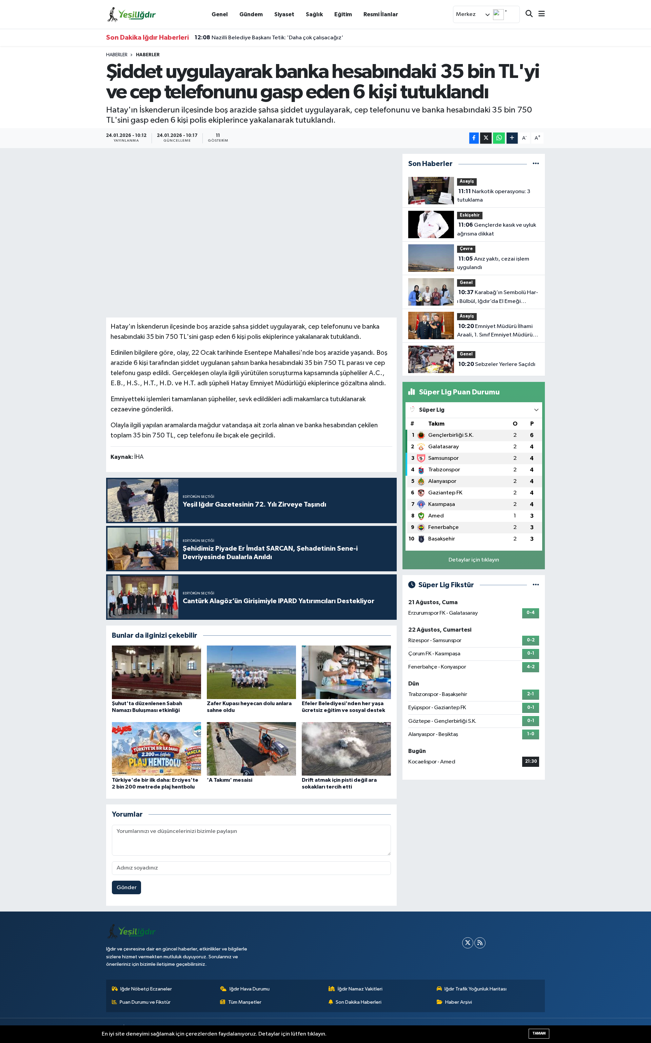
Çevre (466, 249)
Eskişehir (470, 215)
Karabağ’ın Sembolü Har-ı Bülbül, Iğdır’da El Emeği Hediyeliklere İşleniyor (497, 297)
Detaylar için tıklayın (474, 560)
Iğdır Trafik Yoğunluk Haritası (476, 988)
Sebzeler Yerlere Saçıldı (496, 364)
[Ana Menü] (539, 14)
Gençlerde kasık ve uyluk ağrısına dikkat (496, 229)
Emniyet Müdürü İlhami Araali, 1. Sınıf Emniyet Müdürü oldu (495, 331)
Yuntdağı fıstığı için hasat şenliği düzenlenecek (262, 38)
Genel (220, 14)
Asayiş (467, 181)
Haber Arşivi (458, 1002)
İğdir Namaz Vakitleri (360, 988)
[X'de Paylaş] (486, 138)
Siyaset (284, 14)
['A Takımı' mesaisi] (251, 749)
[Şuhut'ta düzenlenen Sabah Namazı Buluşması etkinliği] (156, 672)
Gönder (127, 888)
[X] (467, 942)
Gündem (251, 14)
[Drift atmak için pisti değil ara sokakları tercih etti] (346, 749)
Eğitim (343, 14)
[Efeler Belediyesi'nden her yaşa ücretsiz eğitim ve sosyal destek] (346, 672)
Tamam (539, 1033)
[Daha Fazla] (512, 138)
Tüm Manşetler (244, 1002)
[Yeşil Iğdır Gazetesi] (131, 14)
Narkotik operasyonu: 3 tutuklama (493, 195)
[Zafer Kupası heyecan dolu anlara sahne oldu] (251, 672)
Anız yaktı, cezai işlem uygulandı (493, 263)
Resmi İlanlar (380, 14)
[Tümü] (536, 164)
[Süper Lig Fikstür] (536, 585)
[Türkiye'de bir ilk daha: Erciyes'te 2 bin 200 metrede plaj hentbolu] (156, 749)
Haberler (116, 55)
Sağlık (314, 14)
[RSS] (480, 942)
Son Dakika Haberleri (358, 1002)
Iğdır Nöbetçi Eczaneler (146, 988)
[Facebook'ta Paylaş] (474, 138)
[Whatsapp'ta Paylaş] (499, 138)
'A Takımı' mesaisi (229, 780)
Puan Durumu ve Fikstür (145, 1002)
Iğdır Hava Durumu (250, 988)
